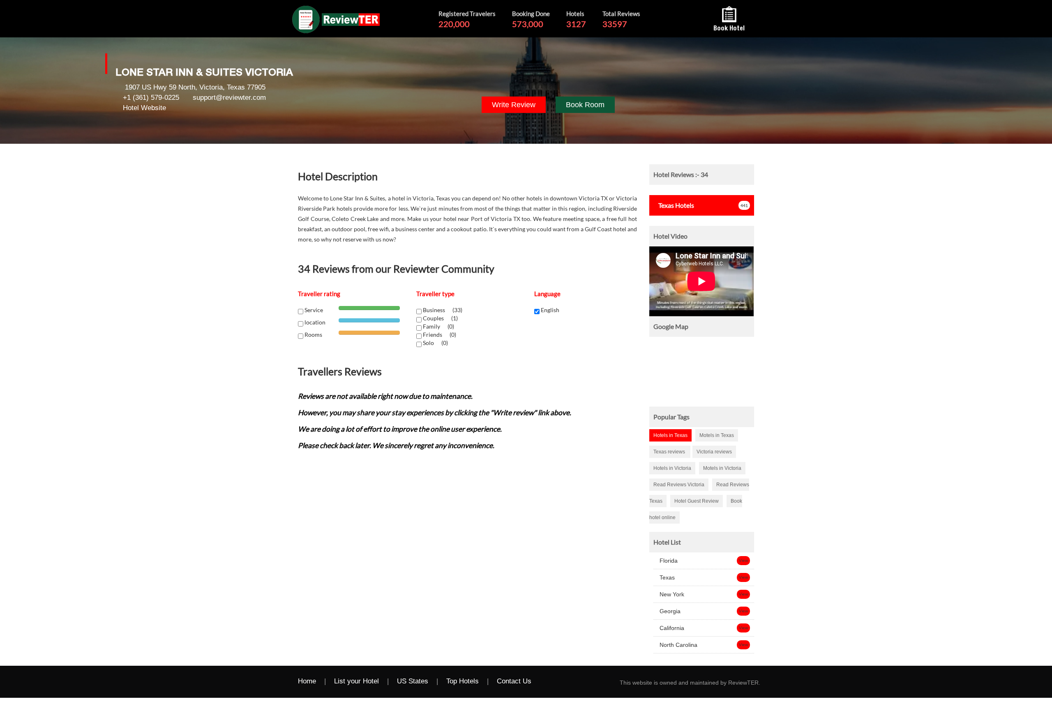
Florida (668, 560)
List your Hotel (356, 681)
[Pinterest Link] (614, 681)
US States (412, 681)
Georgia (669, 611)
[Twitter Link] (564, 681)
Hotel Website (144, 108)
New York (671, 594)
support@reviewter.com (229, 97)
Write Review (513, 105)
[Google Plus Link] (581, 681)
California (671, 628)
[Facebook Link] (548, 681)
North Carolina (677, 645)
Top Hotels (462, 681)
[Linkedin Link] (597, 681)
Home (307, 681)
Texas (666, 577)
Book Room (585, 105)
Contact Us (514, 681)
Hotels (676, 205)
